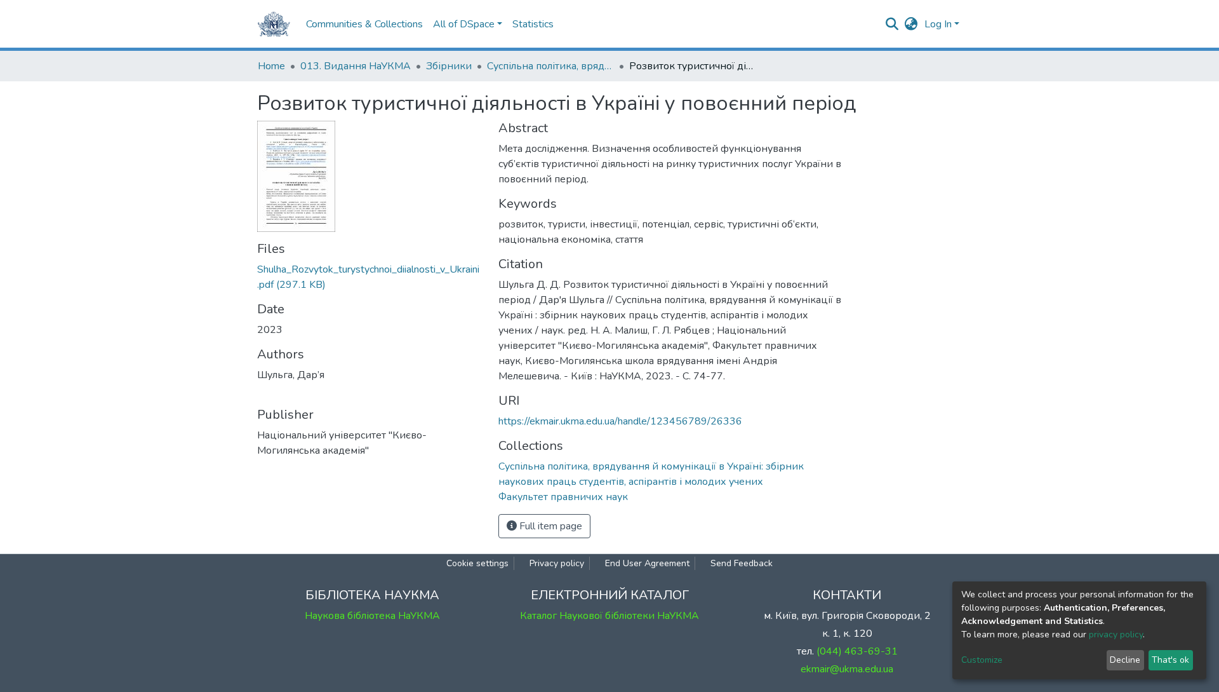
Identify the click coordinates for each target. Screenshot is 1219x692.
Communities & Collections (364, 24)
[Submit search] (892, 24)
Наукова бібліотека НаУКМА (372, 616)
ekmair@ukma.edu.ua (847, 669)
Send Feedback (741, 563)
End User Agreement (647, 563)
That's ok (1170, 660)
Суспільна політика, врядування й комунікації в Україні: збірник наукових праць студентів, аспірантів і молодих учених (550, 66)
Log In (938, 24)
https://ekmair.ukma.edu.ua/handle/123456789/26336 (620, 421)
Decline (1125, 660)
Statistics (533, 24)
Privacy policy (557, 563)
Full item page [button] (549, 526)
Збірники (449, 66)
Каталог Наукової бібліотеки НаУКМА (609, 616)
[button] (911, 24)
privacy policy (1116, 634)
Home (271, 66)
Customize (982, 660)
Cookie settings (477, 563)
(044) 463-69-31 (857, 651)
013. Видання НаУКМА (355, 66)
